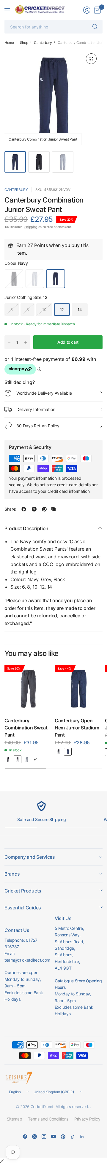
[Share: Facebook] (24, 509)
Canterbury (43, 42)
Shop (24, 42)
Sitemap (14, 1118)
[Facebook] (25, 1136)
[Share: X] (34, 509)
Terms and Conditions (48, 1118)
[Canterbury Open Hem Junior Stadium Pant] (79, 689)
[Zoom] (91, 58)
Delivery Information (35, 409)
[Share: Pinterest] (44, 509)
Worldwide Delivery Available (44, 393)
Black (14, 279)
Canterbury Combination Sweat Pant (26, 728)
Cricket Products (22, 891)
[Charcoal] (17, 759)
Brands (12, 874)
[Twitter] (34, 1136)
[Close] (2, 1161)
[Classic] (27, 759)
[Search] (95, 27)
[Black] (8, 759)
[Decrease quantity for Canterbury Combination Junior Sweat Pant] (9, 342)
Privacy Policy (87, 1118)
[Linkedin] (82, 1136)
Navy (55, 279)
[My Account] (86, 10)
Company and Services (29, 857)
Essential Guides (22, 908)
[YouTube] (53, 1136)
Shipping (30, 227)
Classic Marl (35, 279)
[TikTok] (72, 1136)
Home (9, 42)
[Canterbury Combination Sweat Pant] (28, 689)
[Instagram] (44, 1136)
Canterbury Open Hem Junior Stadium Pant (77, 728)
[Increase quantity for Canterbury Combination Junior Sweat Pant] (25, 342)
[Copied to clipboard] (53, 509)
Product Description (26, 528)
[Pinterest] (63, 1136)
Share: (10, 509)
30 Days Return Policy (37, 425)
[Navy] (68, 752)
